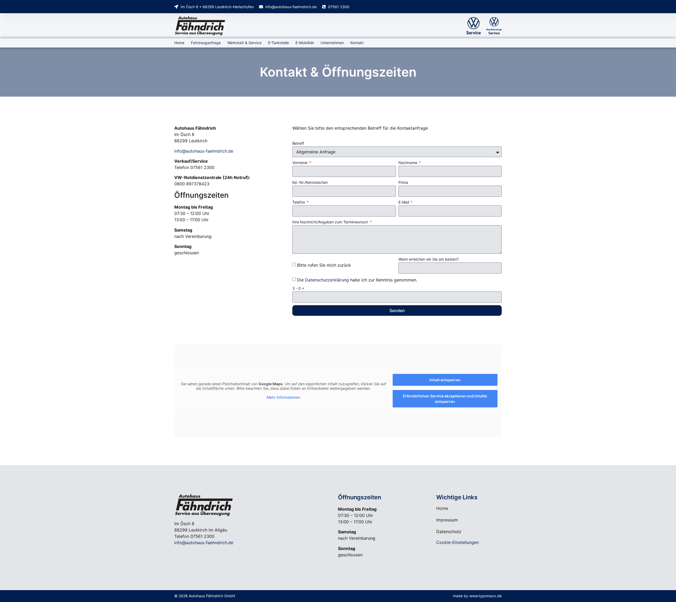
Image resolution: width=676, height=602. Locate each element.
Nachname (408, 162)
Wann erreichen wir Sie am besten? (428, 259)
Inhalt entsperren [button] (445, 380)
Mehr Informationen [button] (283, 397)
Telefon (299, 202)
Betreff (298, 143)
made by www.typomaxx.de (477, 596)
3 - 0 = (298, 288)
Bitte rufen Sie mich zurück (324, 265)
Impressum (447, 520)
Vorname (300, 162)
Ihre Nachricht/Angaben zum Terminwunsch (330, 222)
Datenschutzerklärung (327, 279)
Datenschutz (448, 531)
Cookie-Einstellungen (457, 542)
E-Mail (404, 202)
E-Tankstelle (278, 42)
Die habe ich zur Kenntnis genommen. (357, 279)
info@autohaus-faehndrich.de (203, 151)
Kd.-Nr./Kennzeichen (310, 182)
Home (179, 42)
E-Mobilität (304, 42)
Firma (403, 182)
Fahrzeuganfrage (206, 42)
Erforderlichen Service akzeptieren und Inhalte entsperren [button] (445, 399)
